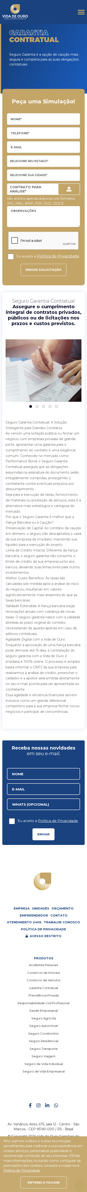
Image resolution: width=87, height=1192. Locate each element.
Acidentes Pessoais (43, 965)
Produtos (43, 958)
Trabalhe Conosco (62, 922)
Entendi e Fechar (44, 1182)
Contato (59, 915)
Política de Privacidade (58, 256)
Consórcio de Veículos (43, 980)
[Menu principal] (81, 12)
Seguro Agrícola (43, 1018)
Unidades (40, 908)
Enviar (43, 834)
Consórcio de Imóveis (43, 973)
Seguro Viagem (43, 1056)
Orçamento (63, 908)
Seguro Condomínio (43, 1033)
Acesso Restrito (45, 936)
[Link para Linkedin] (47, 1106)
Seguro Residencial (43, 1041)
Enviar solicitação (43, 270)
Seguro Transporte (43, 1049)
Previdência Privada (44, 995)
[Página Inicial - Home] (15, 12)
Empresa (22, 908)
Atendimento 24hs (24, 922)
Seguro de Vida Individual (43, 1064)
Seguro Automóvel (43, 1026)
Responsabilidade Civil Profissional (43, 1003)
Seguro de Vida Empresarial (44, 1071)
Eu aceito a (47, 256)
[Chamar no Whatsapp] (56, 1106)
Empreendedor (34, 915)
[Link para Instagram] (38, 1106)
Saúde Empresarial (43, 1010)
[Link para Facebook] (30, 1106)
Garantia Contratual (43, 988)
